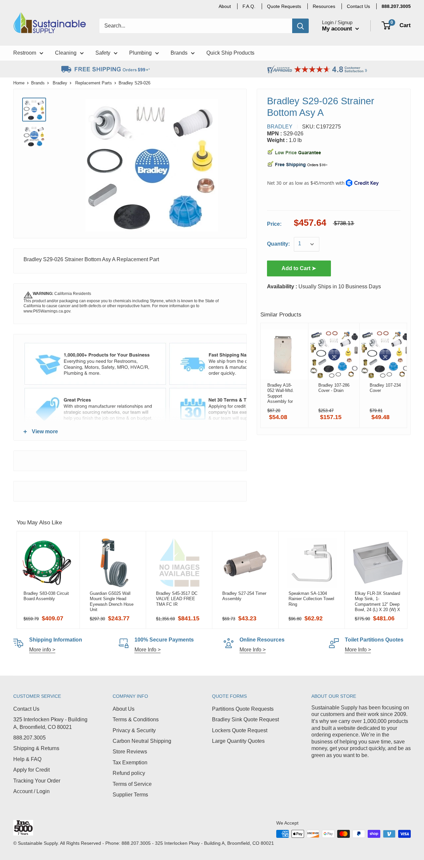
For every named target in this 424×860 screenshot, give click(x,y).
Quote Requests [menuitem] (284, 6)
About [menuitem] (225, 6)
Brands (38, 82)
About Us (123, 709)
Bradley (60, 82)
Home (19, 82)
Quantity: (278, 244)
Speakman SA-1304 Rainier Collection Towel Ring (311, 599)
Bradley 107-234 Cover (385, 388)
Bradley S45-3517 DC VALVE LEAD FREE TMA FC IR (176, 599)
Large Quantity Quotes (238, 741)
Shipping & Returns (36, 748)
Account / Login (31, 791)
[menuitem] (396, 6)
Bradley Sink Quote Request (245, 719)
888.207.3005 (29, 738)
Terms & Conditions (136, 719)
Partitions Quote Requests (243, 709)
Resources (324, 6)
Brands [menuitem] (179, 53)
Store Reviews (130, 751)
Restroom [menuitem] (24, 53)
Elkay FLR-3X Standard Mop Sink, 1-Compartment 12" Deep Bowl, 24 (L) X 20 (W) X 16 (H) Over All (377, 601)
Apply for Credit (31, 770)
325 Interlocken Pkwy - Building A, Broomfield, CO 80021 (50, 723)
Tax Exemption (130, 762)
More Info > (147, 649)
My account (338, 28)
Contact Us (26, 709)
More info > (42, 649)
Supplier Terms (130, 794)
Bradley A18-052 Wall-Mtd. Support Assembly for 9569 (280, 393)
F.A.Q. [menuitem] (248, 6)
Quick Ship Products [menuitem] (230, 53)
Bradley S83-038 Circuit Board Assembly (46, 596)
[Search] (300, 26)
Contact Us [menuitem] (358, 6)
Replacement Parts (93, 82)
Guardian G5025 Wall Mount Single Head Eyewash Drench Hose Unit (111, 601)
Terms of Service (132, 784)
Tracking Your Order (36, 781)
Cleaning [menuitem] (66, 53)
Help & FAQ (27, 759)
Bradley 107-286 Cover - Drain (333, 388)
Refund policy (129, 773)
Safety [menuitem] (102, 53)
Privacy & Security (134, 730)
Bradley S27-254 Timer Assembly (244, 596)
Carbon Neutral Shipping (142, 741)
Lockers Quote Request (239, 730)
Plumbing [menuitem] (140, 53)
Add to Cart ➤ (299, 268)
